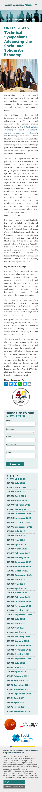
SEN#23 (19, 614)
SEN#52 (16, 487)
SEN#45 (19, 518)
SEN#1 (18, 711)
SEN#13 (19, 658)
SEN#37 (18, 553)
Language (10, 429)
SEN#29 (16, 588)
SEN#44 (18, 522)
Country (9, 452)
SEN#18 (18, 636)
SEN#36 (18, 557)
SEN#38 (17, 548)
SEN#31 (16, 579)
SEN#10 (16, 671)
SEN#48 (18, 504)
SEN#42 (16, 531)
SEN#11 (16, 667)
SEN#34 (19, 566)
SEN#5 (19, 693)
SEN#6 (18, 689)
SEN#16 (19, 645)
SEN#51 (16, 491)
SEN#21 (16, 623)
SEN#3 (15, 702)
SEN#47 (18, 509)
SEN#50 (16, 496)
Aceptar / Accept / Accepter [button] (14, 782)
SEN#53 (16, 483)
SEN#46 (19, 513)
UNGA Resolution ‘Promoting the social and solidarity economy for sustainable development (21, 130)
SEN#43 (19, 526)
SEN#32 (19, 575)
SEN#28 (17, 592)
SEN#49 (17, 500)
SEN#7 (18, 685)
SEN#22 (16, 619)
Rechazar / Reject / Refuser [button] (14, 787)
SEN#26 (19, 601)
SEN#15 (19, 649)
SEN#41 (16, 535)
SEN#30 (16, 583)
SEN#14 (18, 654)
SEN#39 (16, 544)
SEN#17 (18, 641)
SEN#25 (19, 606)
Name (8, 436)
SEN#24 (18, 610)
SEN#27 (18, 597)
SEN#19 (16, 632)
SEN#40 (16, 540)
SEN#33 (18, 570)
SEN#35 (19, 562)
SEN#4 (15, 698)
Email (8, 420)
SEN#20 (16, 627)
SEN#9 (18, 676)
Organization (11, 444)
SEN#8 (17, 680)
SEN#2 (16, 706)
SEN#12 (16, 663)
